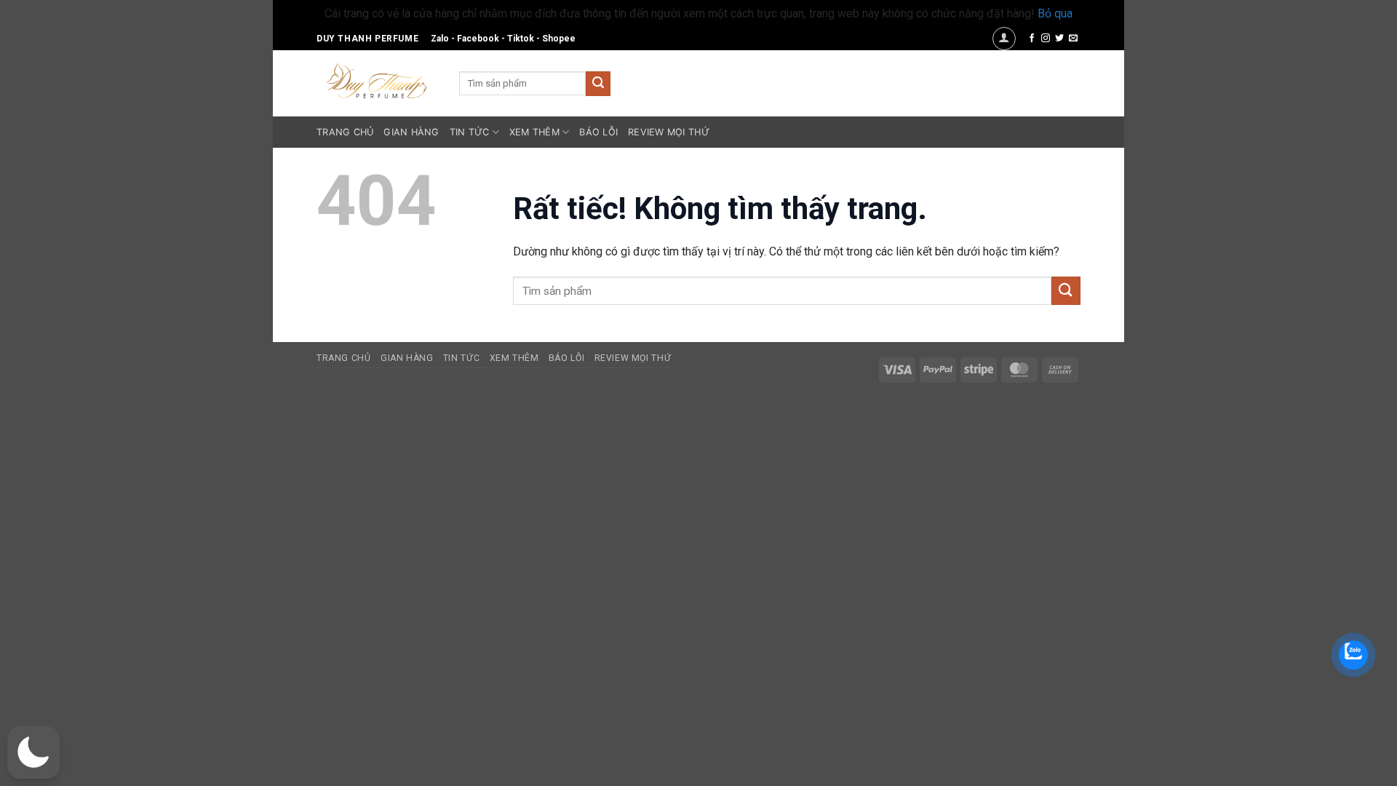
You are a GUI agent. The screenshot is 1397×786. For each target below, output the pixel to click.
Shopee (559, 38)
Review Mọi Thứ (668, 132)
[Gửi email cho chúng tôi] (1073, 38)
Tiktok (520, 38)
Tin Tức (470, 132)
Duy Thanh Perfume (367, 38)
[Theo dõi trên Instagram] (1045, 38)
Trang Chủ (345, 132)
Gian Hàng (411, 132)
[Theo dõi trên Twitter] (1059, 38)
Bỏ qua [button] (1055, 13)
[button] (1004, 38)
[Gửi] (598, 83)
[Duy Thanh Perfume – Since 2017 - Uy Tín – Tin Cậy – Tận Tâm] (377, 79)
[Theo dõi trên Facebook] (1031, 38)
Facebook (478, 38)
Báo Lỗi (598, 132)
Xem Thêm (534, 132)
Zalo (440, 38)
